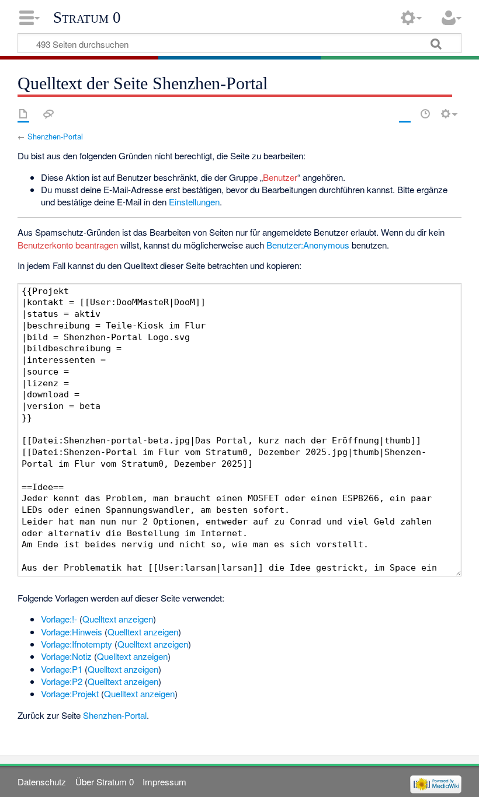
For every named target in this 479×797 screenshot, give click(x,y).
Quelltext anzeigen (117, 619)
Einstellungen (194, 201)
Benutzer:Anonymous (307, 245)
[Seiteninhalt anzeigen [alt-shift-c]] (23, 114)
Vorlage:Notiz (66, 656)
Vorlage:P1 (61, 669)
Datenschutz (42, 781)
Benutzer (280, 177)
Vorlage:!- (59, 619)
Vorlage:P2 (61, 681)
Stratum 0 (87, 17)
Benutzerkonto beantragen (68, 245)
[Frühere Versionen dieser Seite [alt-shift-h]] (425, 114)
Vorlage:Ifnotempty (76, 644)
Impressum (164, 781)
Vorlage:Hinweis (71, 631)
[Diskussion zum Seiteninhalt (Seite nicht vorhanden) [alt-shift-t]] (48, 114)
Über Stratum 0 (104, 781)
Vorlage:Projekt (70, 693)
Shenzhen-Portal (55, 136)
